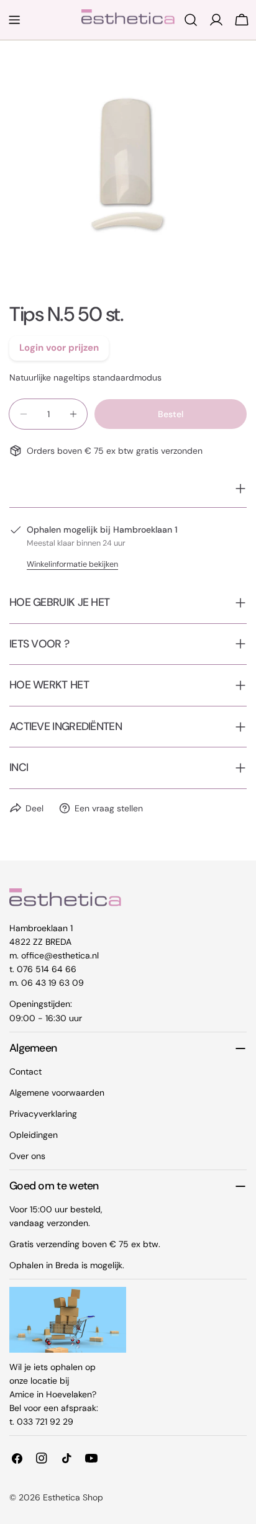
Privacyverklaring (43, 1113)
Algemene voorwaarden (56, 1092)
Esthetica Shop (73, 1497)
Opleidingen (33, 1134)
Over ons (27, 1155)
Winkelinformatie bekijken (72, 564)
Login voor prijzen (59, 347)
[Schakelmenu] (14, 19)
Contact (25, 1071)
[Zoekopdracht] (190, 19)
